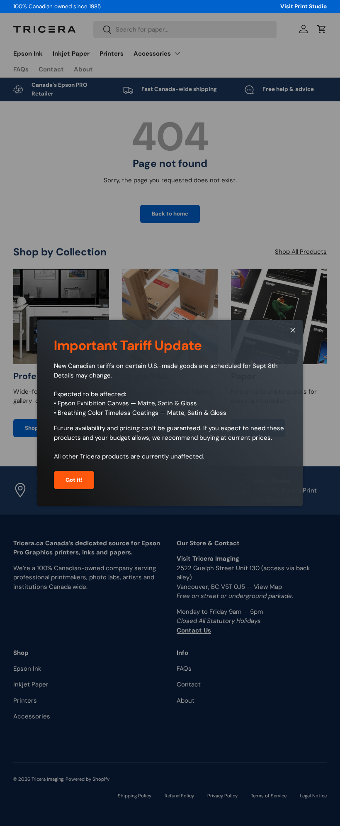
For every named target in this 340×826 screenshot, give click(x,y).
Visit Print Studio (303, 6)
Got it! (74, 479)
